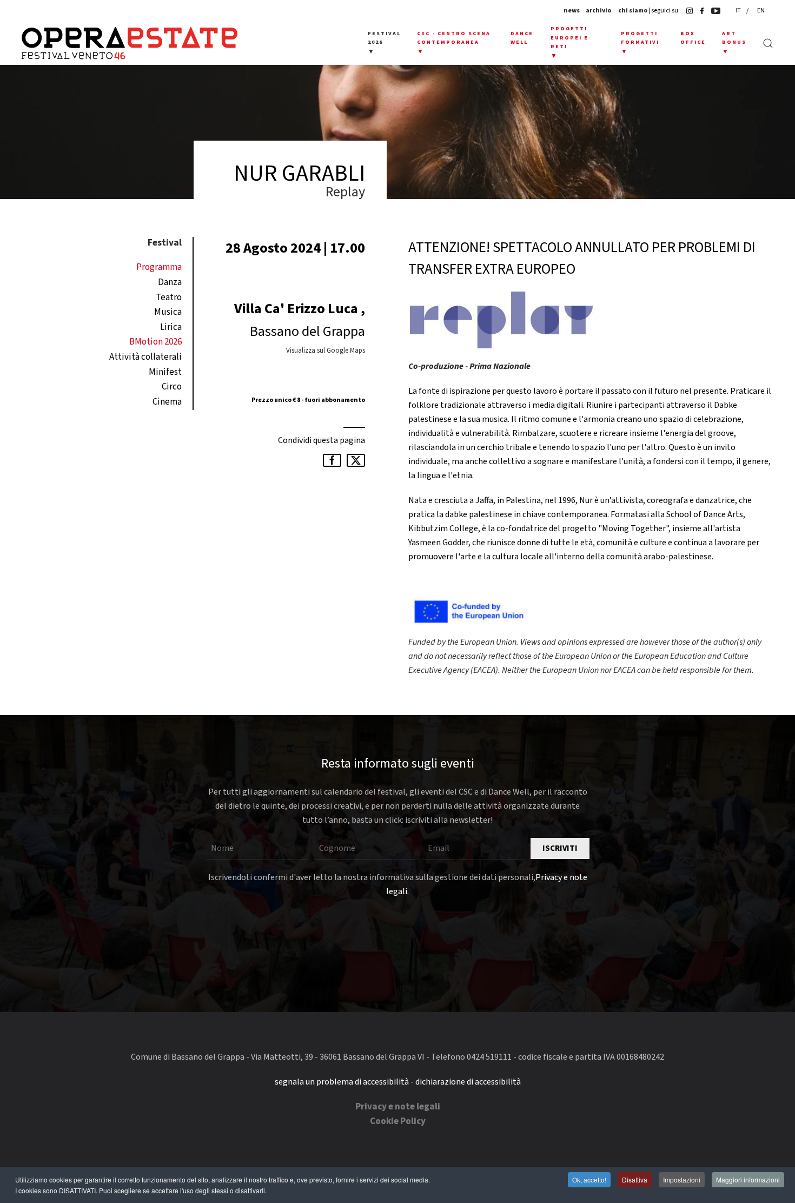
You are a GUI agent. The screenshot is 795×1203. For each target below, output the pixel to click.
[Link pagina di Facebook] (699, 10)
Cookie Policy (398, 1121)
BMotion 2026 (155, 341)
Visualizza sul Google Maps (325, 350)
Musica (168, 312)
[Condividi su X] (356, 460)
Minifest (165, 372)
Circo (172, 386)
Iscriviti (560, 848)
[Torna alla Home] (129, 43)
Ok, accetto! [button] (589, 1179)
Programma (159, 267)
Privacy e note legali (397, 1106)
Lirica (171, 327)
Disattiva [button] (634, 1179)
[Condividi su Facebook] (332, 460)
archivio (598, 10)
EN (761, 10)
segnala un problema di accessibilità (342, 1082)
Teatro (169, 297)
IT (739, 10)
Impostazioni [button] (681, 1179)
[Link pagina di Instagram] (687, 10)
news (572, 10)
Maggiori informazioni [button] (748, 1179)
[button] (384, 43)
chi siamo (632, 10)
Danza (170, 282)
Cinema (167, 401)
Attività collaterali (145, 357)
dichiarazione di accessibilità (468, 1082)
